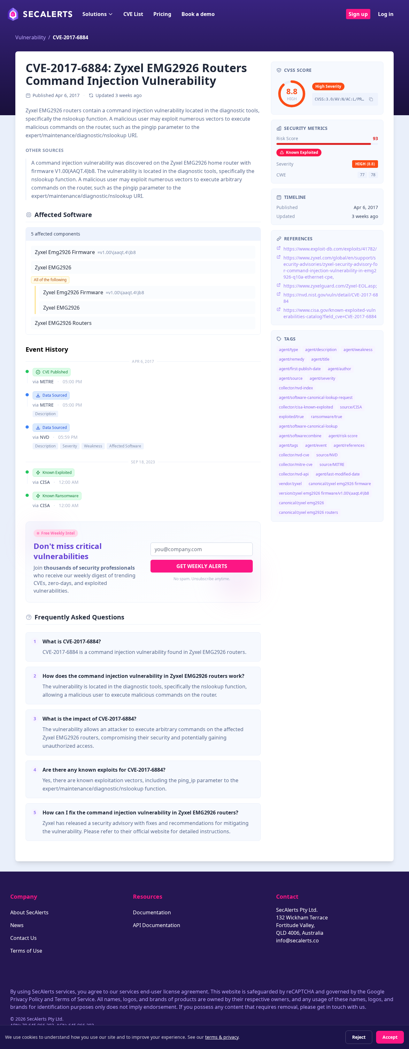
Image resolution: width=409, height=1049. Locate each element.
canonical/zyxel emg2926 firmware (340, 483)
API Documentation (156, 925)
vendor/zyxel (290, 483)
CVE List (133, 14)
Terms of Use (26, 950)
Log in (386, 14)
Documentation (152, 912)
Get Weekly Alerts (201, 566)
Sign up (358, 14)
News (17, 925)
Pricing (162, 14)
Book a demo (198, 14)
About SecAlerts (29, 912)
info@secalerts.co (297, 940)
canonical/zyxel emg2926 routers (308, 512)
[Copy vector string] (371, 99)
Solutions (94, 14)
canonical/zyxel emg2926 (301, 503)
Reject (359, 1037)
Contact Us (23, 937)
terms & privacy (221, 1037)
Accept (389, 1037)
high (365, 164)
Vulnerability (30, 37)
